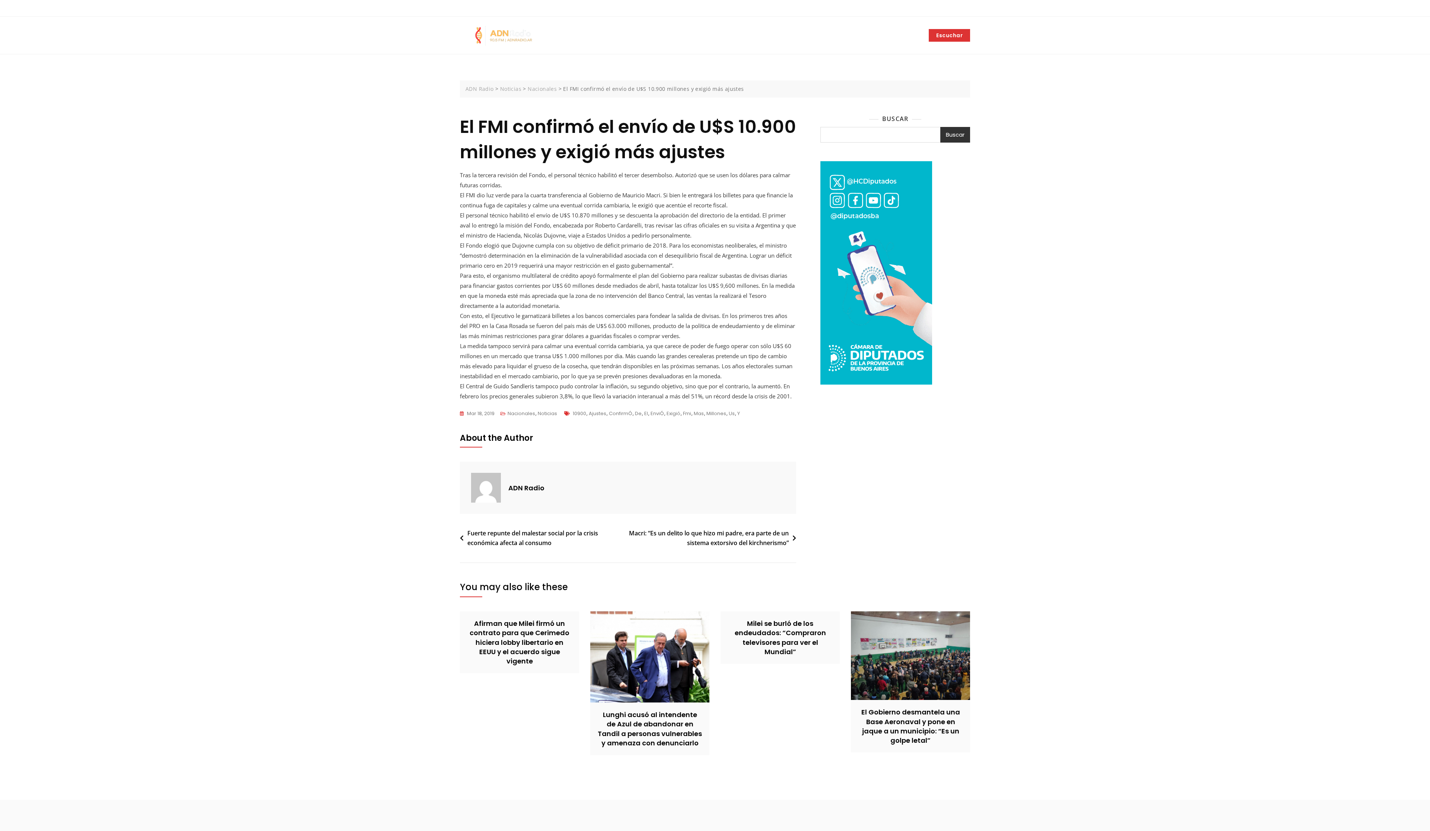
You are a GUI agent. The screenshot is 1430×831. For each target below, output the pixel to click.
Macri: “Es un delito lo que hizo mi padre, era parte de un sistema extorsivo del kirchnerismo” (709, 538)
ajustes (597, 413)
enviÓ (657, 413)
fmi (687, 413)
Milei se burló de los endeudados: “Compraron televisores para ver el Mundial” (780, 637)
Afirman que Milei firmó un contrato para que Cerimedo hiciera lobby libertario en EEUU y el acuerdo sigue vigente (519, 642)
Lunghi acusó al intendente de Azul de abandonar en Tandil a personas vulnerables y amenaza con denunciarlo (650, 729)
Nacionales (521, 413)
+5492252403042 (485, 8)
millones (716, 413)
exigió (673, 413)
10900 (579, 413)
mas (699, 413)
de (638, 413)
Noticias (547, 413)
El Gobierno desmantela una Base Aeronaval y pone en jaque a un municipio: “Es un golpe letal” (910, 726)
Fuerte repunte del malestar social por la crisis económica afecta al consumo (532, 538)
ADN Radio (526, 488)
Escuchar (949, 35)
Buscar (895, 119)
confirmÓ (620, 413)
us (732, 413)
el (646, 413)
